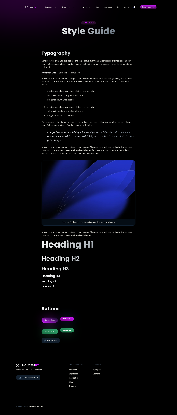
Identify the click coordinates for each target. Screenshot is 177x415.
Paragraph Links (49, 73)
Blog (97, 7)
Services (73, 370)
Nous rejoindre (123, 7)
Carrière (96, 374)
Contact (72, 386)
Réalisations (86, 7)
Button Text (50, 320)
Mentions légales (36, 406)
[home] (30, 7)
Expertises (73, 374)
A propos (108, 7)
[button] (50, 7)
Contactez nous (148, 7)
